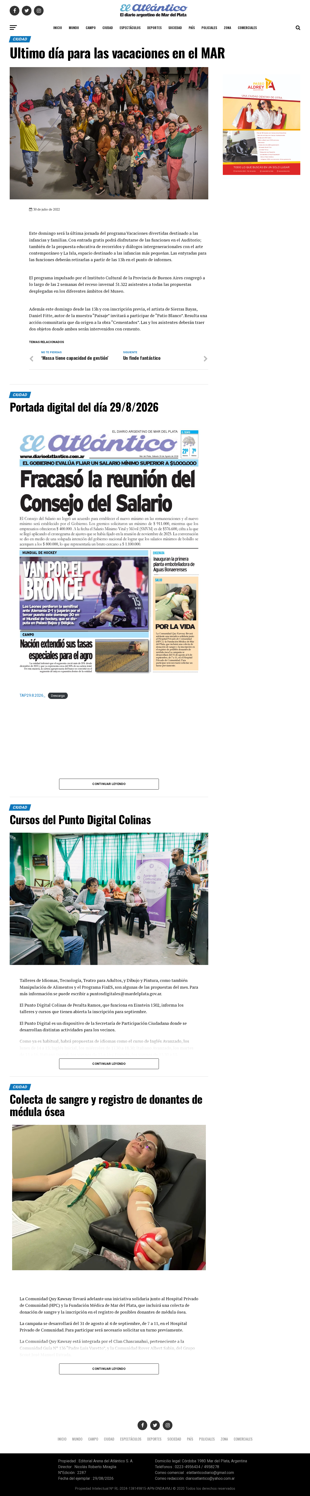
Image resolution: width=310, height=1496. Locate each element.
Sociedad (175, 27)
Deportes (154, 27)
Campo (91, 27)
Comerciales (247, 27)
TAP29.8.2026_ (33, 695)
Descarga (58, 695)
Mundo (74, 27)
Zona (227, 27)
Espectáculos (130, 27)
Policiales (209, 27)
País (192, 27)
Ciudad (107, 27)
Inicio (57, 27)
